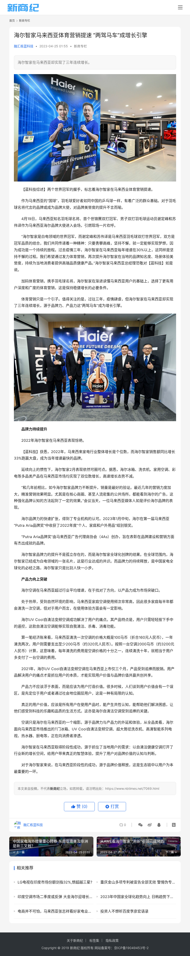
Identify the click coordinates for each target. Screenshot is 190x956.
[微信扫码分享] (140, 825)
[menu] (180, 7)
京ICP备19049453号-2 (131, 948)
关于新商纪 (75, 940)
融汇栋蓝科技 (23, 46)
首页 (12, 20)
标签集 (94, 940)
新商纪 (75, 948)
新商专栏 (80, 46)
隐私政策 (112, 940)
